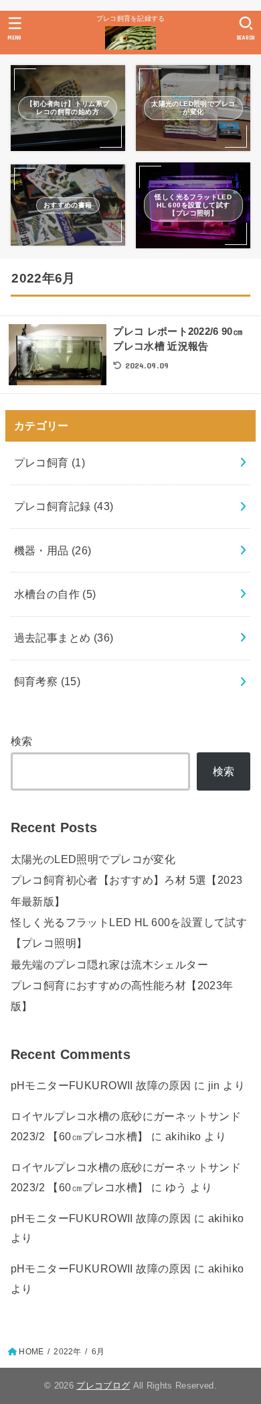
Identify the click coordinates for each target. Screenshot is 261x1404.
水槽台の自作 (55, 594)
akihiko (183, 1136)
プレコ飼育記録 (64, 506)
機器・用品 (53, 550)
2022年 (67, 1352)
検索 (22, 741)
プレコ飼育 (50, 462)
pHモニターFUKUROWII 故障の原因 (101, 1085)
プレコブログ (103, 1386)
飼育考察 (47, 681)
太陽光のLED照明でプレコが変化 (93, 859)
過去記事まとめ (64, 638)
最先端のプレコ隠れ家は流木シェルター (109, 964)
